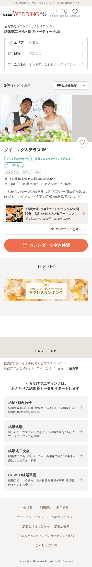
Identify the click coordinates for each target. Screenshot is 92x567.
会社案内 (29, 507)
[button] (46, 407)
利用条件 (62, 507)
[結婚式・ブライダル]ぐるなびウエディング (33, 363)
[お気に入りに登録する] (82, 142)
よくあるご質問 (46, 545)
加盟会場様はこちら (36, 526)
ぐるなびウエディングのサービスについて (46, 536)
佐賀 (60, 368)
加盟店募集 (62, 526)
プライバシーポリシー (31, 517)
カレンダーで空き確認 (49, 245)
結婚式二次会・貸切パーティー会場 (28, 368)
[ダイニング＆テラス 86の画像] (46, 118)
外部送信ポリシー (63, 517)
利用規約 (46, 507)
